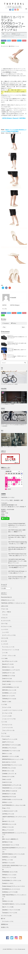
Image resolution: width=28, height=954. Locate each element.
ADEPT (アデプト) (7, 742)
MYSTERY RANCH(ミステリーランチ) (12, 854)
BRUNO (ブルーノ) (7, 667)
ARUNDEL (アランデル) (8, 748)
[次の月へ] (21, 471)
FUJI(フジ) (5, 684)
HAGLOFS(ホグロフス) (8, 796)
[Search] (25, 362)
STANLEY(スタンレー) (7, 600)
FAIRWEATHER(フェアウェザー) (10, 785)
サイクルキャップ (6, 921)
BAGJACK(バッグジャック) (9, 756)
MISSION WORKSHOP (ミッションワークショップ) (14, 833)
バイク (3, 658)
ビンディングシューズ (8, 635)
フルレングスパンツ (7, 730)
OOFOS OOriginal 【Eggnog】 (14, 118)
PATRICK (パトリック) (8, 875)
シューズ (3, 629)
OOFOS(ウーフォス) (14, 46)
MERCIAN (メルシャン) (8, 690)
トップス (3, 644)
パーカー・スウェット (8, 655)
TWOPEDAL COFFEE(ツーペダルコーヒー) (12, 603)
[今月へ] (19, 471)
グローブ (3, 623)
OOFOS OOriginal (14, 305)
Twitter (9, 40)
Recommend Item (5, 597)
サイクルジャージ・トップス (9, 650)
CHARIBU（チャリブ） (8, 773)
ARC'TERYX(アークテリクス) (10, 745)
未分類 (3, 927)
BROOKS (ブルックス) (8, 768)
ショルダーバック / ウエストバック (11, 710)
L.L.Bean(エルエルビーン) (9, 811)
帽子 (2, 918)
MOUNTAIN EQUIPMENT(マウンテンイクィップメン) (14, 848)
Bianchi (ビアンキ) (7, 664)
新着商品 (3, 924)
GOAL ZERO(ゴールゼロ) (8, 791)
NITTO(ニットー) (6, 860)
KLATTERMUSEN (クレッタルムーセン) (12, 805)
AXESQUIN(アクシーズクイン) (10, 750)
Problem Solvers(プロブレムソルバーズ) (12, 886)
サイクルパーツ (5, 626)
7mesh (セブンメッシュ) (8, 739)
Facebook (4, 40)
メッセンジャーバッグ (8, 719)
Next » (23, 327)
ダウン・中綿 (5, 612)
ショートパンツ (6, 727)
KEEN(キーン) (6, 802)
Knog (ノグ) (5, 808)
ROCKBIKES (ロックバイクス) (10, 889)
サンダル (4, 309)
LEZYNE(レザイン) (7, 814)
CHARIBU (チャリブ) (7, 675)
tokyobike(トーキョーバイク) (9, 910)
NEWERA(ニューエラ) (8, 857)
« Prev (3, 327)
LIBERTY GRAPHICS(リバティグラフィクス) (14, 816)
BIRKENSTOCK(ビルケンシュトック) (12, 759)
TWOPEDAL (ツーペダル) (12, 949)
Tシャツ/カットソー (7, 647)
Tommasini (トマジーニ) (8, 912)
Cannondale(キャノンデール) (9, 670)
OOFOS (4, 305)
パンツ (3, 722)
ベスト (4, 614)
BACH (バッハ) (6, 753)
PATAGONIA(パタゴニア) (8, 872)
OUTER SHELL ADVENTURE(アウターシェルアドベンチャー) (14, 866)
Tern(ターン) (5, 701)
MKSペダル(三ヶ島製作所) (9, 839)
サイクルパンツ (6, 724)
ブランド (3, 736)
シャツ (4, 652)
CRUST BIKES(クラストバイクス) (11, 681)
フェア (3, 733)
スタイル (3, 638)
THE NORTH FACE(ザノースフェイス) (12, 904)
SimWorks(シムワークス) (8, 892)
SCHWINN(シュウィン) (8, 693)
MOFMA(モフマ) (6, 842)
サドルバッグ (5, 707)
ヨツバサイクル (5, 915)
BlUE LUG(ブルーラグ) (8, 762)
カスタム (3, 617)
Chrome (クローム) (7, 776)
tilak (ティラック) (6, 907)
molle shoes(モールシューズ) (9, 845)
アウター (3, 609)
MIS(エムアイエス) (7, 830)
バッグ (3, 704)
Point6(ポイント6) (7, 883)
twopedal (13, 297)
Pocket (24, 40)
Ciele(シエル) (5, 779)
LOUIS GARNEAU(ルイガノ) (9, 687)
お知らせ (3, 606)
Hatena (19, 40)
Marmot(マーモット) (7, 821)
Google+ (14, 40)
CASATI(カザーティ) (7, 673)
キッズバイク (4, 620)
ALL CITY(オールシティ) (8, 661)
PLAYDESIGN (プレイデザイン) (10, 880)
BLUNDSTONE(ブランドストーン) (11, 765)
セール (3, 641)
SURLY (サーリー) (7, 696)
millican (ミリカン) (7, 827)
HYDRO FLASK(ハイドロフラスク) (11, 799)
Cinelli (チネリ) (6, 678)
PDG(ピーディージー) (8, 877)
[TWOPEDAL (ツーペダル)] (14, 4)
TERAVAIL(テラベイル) (8, 698)
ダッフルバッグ (6, 713)
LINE (3, 42)
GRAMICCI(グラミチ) (7, 794)
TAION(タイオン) (6, 901)
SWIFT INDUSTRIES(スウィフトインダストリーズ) (14, 895)
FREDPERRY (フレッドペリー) (10, 788)
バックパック (5, 716)
